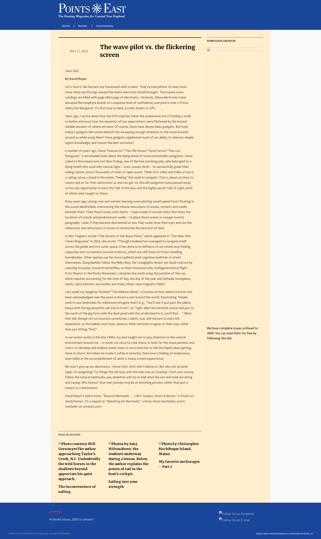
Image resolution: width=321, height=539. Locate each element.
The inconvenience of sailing (77, 489)
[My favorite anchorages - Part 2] (180, 450)
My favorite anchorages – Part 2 (179, 464)
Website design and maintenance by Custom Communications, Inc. (285, 534)
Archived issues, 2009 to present (71, 519)
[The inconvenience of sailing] (79, 462)
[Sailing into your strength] (129, 460)
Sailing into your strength (122, 484)
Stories (82, 26)
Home (66, 26)
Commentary (104, 26)
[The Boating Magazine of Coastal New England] (92, 9)
